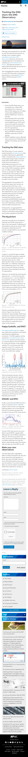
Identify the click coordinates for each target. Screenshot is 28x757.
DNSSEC (15, 404)
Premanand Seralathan (11, 603)
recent (12, 62)
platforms (23, 157)
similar (18, 157)
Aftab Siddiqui (8, 581)
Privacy (8, 749)
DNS (6, 27)
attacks (16, 62)
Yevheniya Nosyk (10, 669)
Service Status (15, 751)
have (20, 62)
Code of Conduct (6, 485)
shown (4, 64)
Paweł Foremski (9, 21)
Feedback (14, 753)
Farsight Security (18, 153)
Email (5, 517)
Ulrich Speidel (8, 606)
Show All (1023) (14, 610)
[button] (20, 5)
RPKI (12, 29)
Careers (22, 751)
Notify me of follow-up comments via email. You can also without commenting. (13, 543)
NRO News (7, 751)
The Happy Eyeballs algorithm (11, 330)
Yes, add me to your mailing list (11, 526)
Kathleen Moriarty (9, 600)
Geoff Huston (8, 584)
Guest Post (11, 27)
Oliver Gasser (14, 470)
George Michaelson (10, 588)
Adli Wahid (7, 578)
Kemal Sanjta (9, 637)
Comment (6, 497)
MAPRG (19, 77)
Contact (13, 749)
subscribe (11, 543)
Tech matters (12, 24)
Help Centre (20, 749)
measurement (6, 29)
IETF (16, 27)
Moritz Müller (9, 721)
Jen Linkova (7, 591)
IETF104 (21, 75)
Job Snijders (8, 597)
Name (5, 512)
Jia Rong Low (8, 594)
